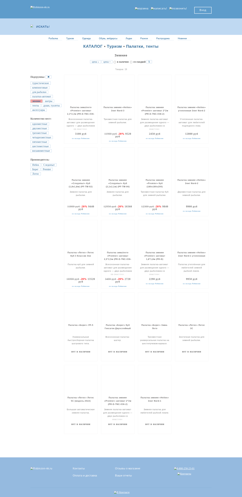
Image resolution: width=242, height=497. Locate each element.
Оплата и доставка (85, 475)
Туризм (70, 38)
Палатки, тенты (142, 46)
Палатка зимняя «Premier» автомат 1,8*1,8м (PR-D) (154, 255)
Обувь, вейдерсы (108, 38)
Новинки (182, 38)
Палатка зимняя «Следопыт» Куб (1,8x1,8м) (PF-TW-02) (81, 183)
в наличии (122, 61)
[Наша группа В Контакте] (122, 492)
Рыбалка (53, 38)
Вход (203, 10)
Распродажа (163, 38)
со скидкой (139, 61)
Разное (144, 38)
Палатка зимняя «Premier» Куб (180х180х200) (155, 183)
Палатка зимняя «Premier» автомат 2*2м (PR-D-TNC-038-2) (154, 110)
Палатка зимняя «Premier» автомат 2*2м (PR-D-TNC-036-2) (117, 401)
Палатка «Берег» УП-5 (80, 325)
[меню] (202, 27)
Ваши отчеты (123, 475)
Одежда (86, 38)
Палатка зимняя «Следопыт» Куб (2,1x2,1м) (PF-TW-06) (118, 183)
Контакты (79, 468)
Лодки (129, 38)
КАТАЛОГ (93, 46)
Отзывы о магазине (127, 468)
